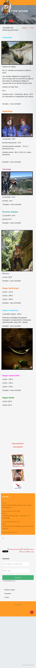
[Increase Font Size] (12, 21)
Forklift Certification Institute (28, 665)
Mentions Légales (9, 590)
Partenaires (7, 593)
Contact (6, 597)
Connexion (18, 577)
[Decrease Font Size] (10, 21)
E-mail (32, 28)
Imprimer (25, 28)
